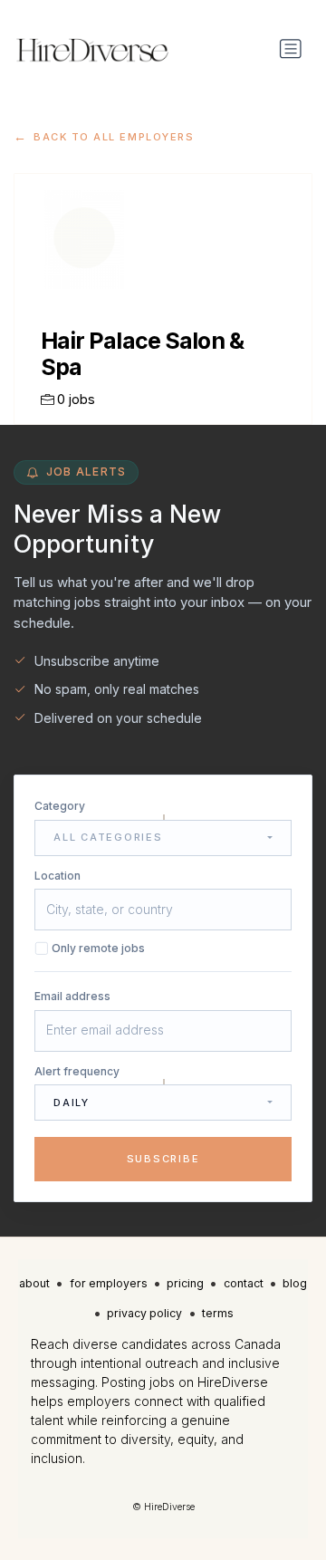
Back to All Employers (114, 136)
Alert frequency (77, 1071)
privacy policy (144, 1313)
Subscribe (163, 1158)
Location (57, 875)
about (34, 1283)
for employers (109, 1283)
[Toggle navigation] (291, 49)
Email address (72, 996)
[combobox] (163, 838)
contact (244, 1283)
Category (59, 806)
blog (295, 1283)
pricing (185, 1283)
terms (218, 1313)
